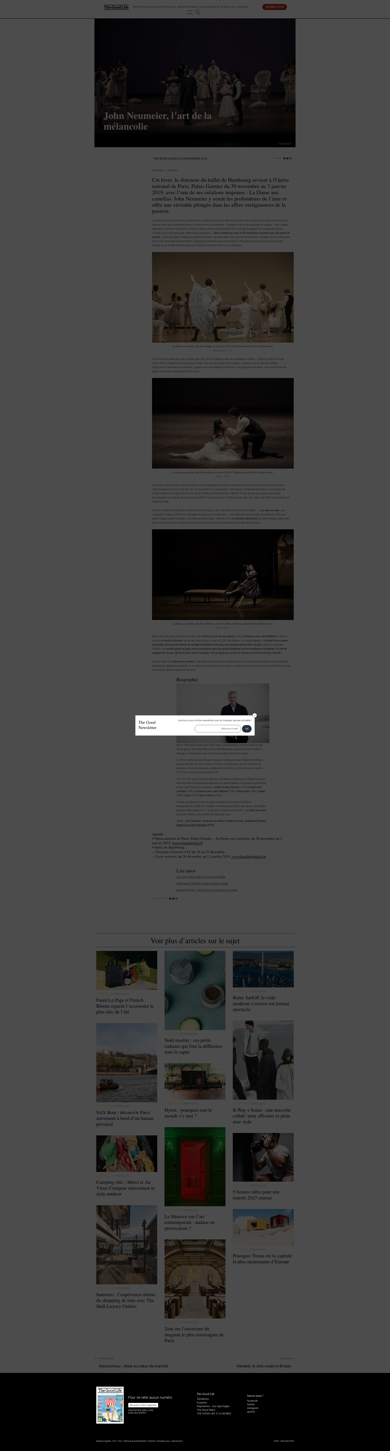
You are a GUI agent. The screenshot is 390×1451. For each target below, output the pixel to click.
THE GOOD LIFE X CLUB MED (214, 1413)
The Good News (206, 1409)
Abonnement (177, 1441)
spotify (251, 1411)
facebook (252, 1400)
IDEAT (276, 1441)
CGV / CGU (117, 1441)
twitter (251, 1404)
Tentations (203, 1398)
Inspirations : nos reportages (213, 1406)
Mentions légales (103, 1441)
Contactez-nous (163, 1441)
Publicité (151, 1441)
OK (246, 728)
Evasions (202, 1402)
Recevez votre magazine (143, 1405)
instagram (253, 1407)
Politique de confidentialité (135, 1441)
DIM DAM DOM (287, 1441)
